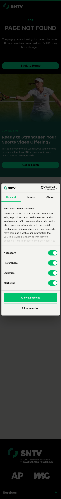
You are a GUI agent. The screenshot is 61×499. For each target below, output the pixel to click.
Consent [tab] (11, 197)
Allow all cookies (30, 297)
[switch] (52, 263)
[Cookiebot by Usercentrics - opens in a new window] (43, 188)
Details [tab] (30, 197)
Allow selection (30, 308)
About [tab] (50, 197)
